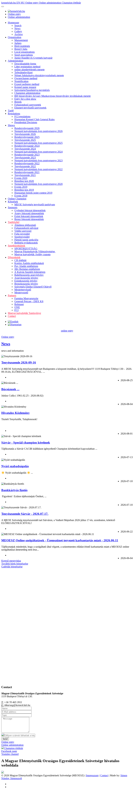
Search (17, 25)
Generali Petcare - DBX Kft (28, 301)
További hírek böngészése (14, 563)
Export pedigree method (26, 84)
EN (19, 2)
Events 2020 (20, 178)
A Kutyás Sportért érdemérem (29, 272)
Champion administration (27, 93)
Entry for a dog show (25, 98)
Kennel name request (25, 87)
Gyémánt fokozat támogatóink (30, 210)
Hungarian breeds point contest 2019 (33, 192)
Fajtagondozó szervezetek (27, 104)
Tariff (11, 110)
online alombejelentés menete (29, 69)
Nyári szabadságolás (15, 466)
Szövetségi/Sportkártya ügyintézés (32, 90)
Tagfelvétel (13, 222)
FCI (16, 310)
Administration (15, 60)
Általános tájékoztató (25, 225)
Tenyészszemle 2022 (25, 166)
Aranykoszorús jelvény (26, 277)
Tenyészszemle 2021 (25, 175)
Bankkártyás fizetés (14, 490)
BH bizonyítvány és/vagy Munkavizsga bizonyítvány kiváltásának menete (52, 96)
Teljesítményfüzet (23, 72)
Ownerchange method (25, 78)
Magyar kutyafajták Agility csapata (32, 254)
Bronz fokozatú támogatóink (29, 219)
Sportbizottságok (16, 245)
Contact (12, 316)
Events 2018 (20, 195)
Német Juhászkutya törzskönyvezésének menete (39, 75)
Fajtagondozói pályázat (26, 228)
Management (21, 40)
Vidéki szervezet (22, 231)
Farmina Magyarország (26, 298)
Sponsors (12, 207)
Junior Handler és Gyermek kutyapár (33, 57)
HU (23, 2)
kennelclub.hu (9, 2)
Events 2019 (20, 187)
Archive (18, 34)
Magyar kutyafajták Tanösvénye (24, 313)
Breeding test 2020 (24, 181)
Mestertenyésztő (22, 289)
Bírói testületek (22, 46)
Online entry (32, 2)
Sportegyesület (22, 236)
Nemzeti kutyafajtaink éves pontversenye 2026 (38, 131)
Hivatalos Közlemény (15, 413)
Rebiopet (19, 304)
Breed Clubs (20, 49)
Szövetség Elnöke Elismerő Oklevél (32, 286)
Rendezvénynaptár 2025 (27, 137)
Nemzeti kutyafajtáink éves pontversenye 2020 (38, 184)
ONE (17, 307)
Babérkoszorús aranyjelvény (29, 275)
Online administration (50, 2)
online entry (67, 330)
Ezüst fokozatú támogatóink (28, 216)
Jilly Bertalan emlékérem (27, 269)
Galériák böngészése (12, 566)
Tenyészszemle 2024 (25, 148)
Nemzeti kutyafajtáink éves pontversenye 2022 (38, 169)
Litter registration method (27, 66)
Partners (12, 295)
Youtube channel (10, 754)
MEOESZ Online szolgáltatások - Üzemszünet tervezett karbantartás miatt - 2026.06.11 (59, 540)
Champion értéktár (71, 2)
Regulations (14, 113)
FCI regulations (22, 116)
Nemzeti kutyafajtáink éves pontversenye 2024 (38, 151)
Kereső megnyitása (11, 560)
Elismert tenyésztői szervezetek (30, 107)
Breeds (18, 101)
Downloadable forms (25, 63)
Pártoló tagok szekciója (26, 239)
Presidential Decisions (25, 122)
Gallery (18, 31)
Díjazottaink (14, 257)
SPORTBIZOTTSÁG (25, 248)
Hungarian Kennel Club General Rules (34, 119)
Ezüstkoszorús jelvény (25, 280)
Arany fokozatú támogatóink (29, 213)
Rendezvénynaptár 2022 (27, 163)
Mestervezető (21, 292)
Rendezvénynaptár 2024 (27, 145)
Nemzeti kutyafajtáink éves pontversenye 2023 (38, 160)
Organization (14, 37)
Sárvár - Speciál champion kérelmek (25, 442)
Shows (11, 125)
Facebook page (9, 751)
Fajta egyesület (22, 233)
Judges (17, 43)
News (17, 28)
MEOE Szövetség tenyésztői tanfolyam (34, 204)
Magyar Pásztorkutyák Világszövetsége (35, 251)
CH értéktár (20, 260)
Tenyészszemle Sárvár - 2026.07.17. (24, 513)
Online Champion (17, 198)
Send (5, 739)
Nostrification (21, 81)
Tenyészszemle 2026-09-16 (18, 362)
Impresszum (92, 775)
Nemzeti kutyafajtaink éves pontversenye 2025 (38, 143)
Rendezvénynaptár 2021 (27, 172)
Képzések (13, 201)
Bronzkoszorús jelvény (26, 283)
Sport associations (23, 54)
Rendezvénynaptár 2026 (27, 128)
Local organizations (24, 52)
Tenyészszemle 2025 (25, 140)
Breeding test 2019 (24, 189)
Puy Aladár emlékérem (26, 266)
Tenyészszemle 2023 (25, 157)
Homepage (13, 22)
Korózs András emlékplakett (29, 263)
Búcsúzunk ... (10, 389)
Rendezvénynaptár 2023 (27, 154)
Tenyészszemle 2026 (25, 134)
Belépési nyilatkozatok (26, 242)
